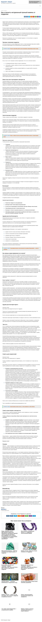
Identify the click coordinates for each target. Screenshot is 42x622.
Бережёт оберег (6, 2)
